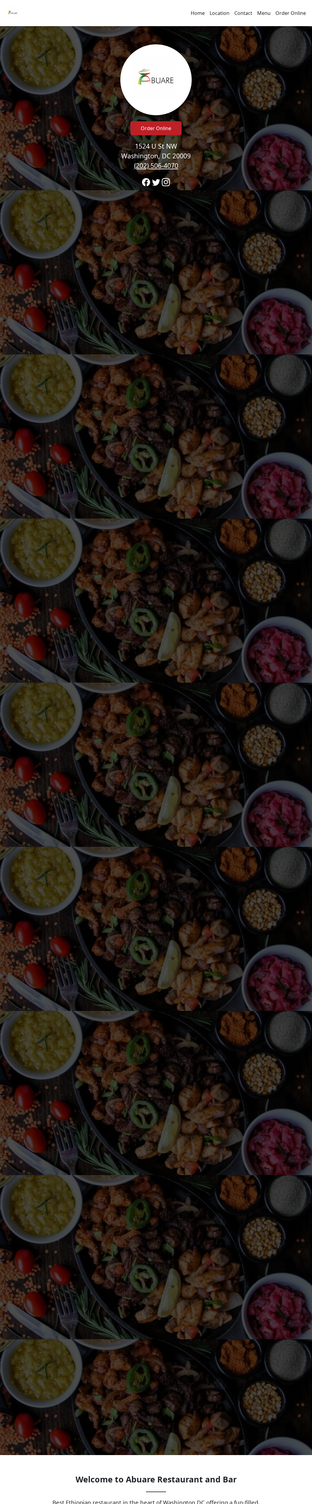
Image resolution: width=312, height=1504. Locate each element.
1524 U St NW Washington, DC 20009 (156, 156)
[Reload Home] (13, 13)
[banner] (156, 740)
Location (219, 13)
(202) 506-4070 (156, 165)
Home (198, 13)
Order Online (290, 13)
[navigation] (156, 13)
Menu (264, 13)
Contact (243, 13)
